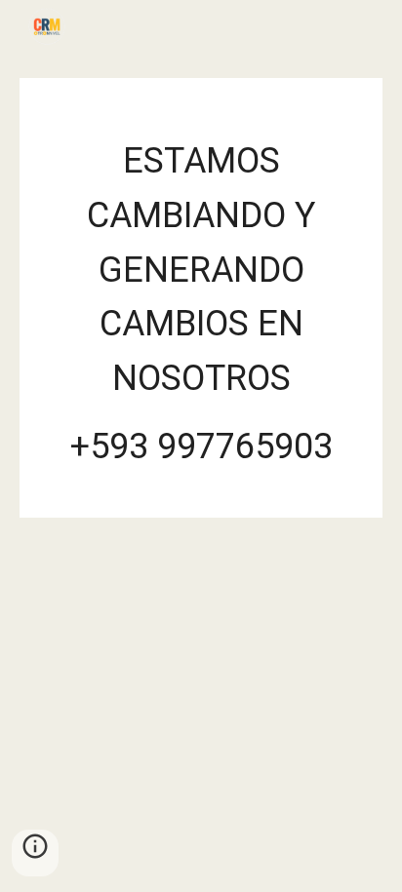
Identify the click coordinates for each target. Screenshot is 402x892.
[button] (35, 853)
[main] (201, 298)
